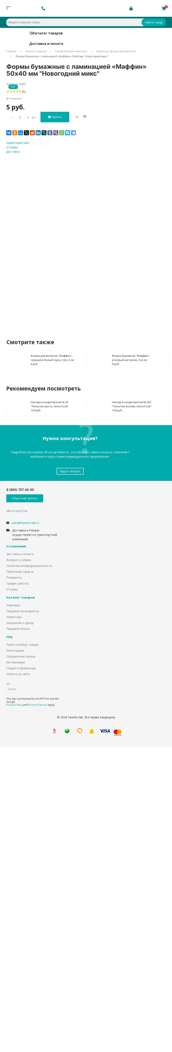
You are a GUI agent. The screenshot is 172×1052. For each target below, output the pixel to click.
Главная (11, 51)
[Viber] (55, 132)
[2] (11, 91)
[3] (14, 91)
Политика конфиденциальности (29, 566)
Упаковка (13, 605)
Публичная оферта (20, 572)
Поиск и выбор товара (22, 645)
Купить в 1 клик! (31, 298)
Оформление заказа (20, 656)
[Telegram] (73, 132)
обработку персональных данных (65, 281)
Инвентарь (14, 617)
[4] (17, 91)
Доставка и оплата (46, 43)
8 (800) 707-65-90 (20, 489)
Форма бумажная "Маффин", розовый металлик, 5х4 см (131, 358)
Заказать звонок (60, 803)
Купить (57, 117)
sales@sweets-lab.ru (25, 523)
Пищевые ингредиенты (22, 611)
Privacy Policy (14, 705)
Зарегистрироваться (42, 997)
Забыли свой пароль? (32, 982)
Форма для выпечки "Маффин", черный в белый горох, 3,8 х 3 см (52, 358)
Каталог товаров (48, 33)
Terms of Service (37, 705)
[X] (26, 132)
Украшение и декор (20, 623)
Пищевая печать (18, 629)
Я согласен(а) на (52, 281)
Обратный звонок (25, 498)
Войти (17, 989)
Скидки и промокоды (21, 668)
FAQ (9, 637)
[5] (20, 91)
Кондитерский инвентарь (71, 51)
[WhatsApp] (61, 132)
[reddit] (32, 132)
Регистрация (15, 650)
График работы (17, 583)
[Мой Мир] (20, 132)
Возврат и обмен (18, 560)
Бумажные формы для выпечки (116, 51)
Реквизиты (14, 577)
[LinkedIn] (38, 132)
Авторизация (15, 662)
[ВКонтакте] (8, 132)
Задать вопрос (70, 471)
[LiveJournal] (44, 132)
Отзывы (12, 589)
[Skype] (67, 132)
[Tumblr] (49, 132)
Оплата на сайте (18, 674)
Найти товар (154, 22)
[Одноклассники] (14, 132)
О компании (16, 546)
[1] (7, 91)
